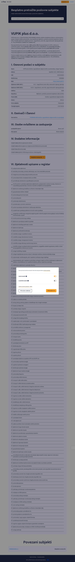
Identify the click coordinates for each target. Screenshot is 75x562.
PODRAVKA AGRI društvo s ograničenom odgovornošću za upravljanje (47, 117)
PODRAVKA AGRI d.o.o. (13, 549)
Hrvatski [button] (71, 1)
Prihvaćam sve (51, 291)
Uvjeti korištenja (33, 557)
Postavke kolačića (40, 557)
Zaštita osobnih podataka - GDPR (25, 286)
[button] (26, 276)
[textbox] (37, 18)
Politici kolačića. (47, 270)
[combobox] (37, 18)
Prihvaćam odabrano (25, 291)
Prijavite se (64, 1)
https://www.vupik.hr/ (58, 81)
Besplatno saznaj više (36, 157)
